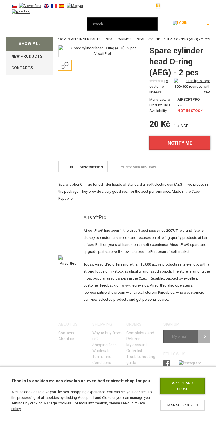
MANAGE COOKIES (182, 405)
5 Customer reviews (158, 86)
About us (66, 339)
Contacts (66, 333)
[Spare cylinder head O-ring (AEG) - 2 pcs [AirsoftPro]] (101, 51)
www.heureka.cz (135, 285)
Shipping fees (104, 345)
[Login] (180, 23)
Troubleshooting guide (140, 359)
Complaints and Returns (140, 336)
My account (136, 345)
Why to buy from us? (107, 336)
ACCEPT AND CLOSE (182, 386)
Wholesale (101, 350)
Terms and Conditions (101, 359)
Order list (134, 350)
